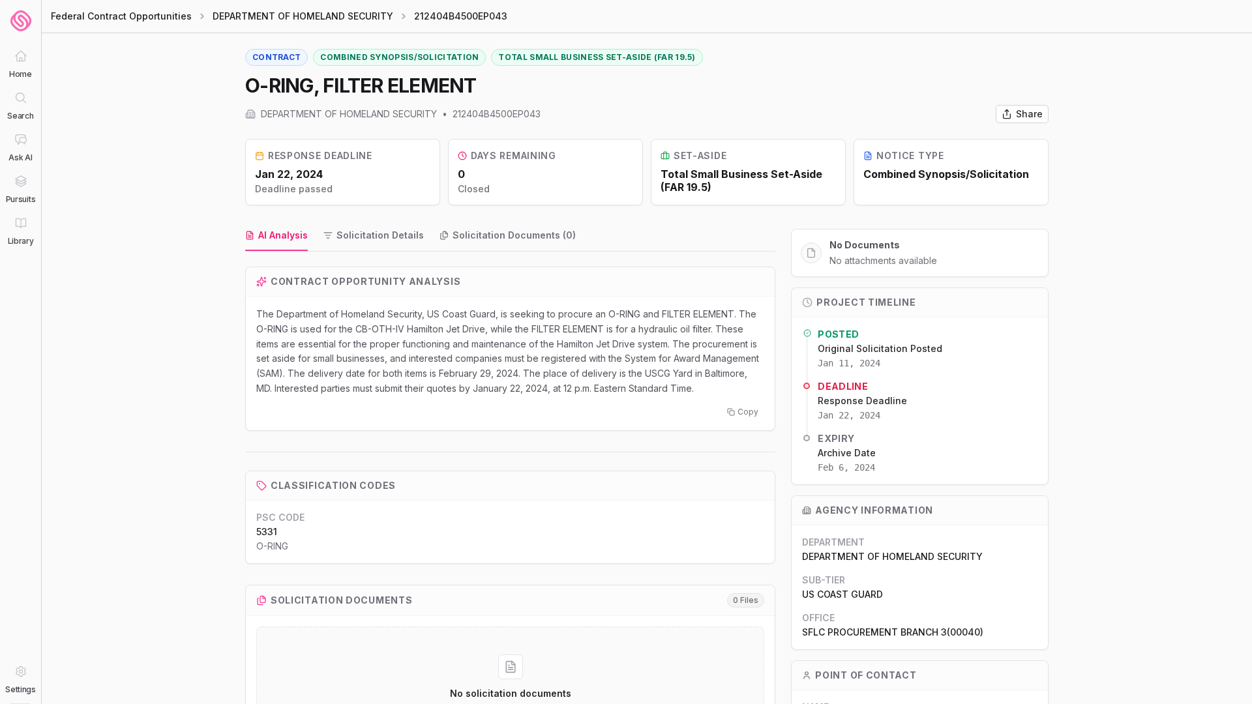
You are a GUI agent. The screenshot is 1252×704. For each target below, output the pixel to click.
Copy (748, 412)
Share (1029, 113)
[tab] (276, 236)
